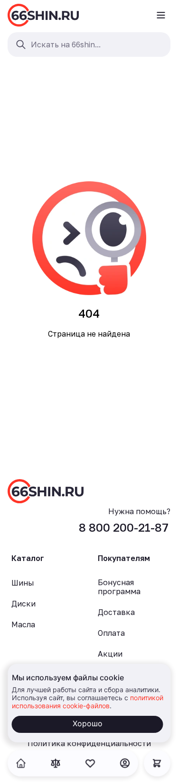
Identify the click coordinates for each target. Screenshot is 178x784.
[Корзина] (157, 763)
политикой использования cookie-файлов (87, 702)
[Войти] (124, 763)
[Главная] (43, 15)
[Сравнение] (55, 763)
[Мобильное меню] (160, 15)
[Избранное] (90, 763)
